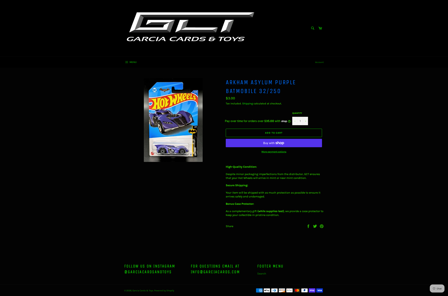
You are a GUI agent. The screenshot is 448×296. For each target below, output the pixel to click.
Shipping (247, 103)
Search (261, 273)
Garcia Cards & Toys (142, 290)
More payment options (273, 151)
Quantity (297, 113)
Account (319, 62)
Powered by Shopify (164, 290)
